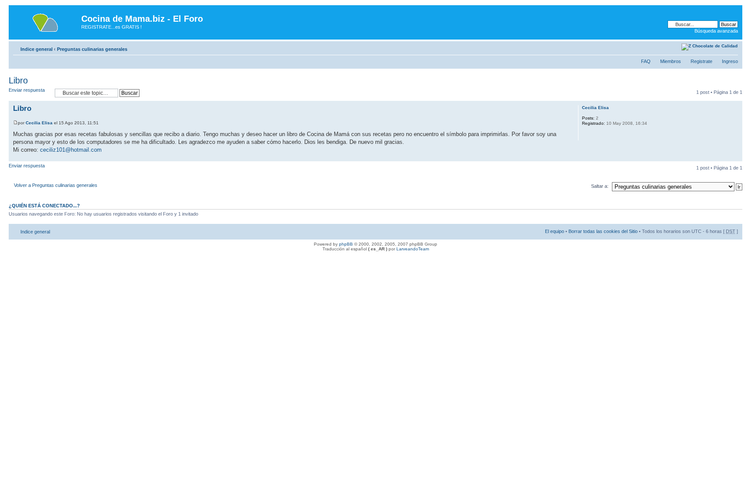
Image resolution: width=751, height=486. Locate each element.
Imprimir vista (662, 47)
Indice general (36, 49)
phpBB (346, 244)
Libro (18, 80)
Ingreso (730, 61)
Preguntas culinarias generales (92, 49)
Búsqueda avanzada (716, 30)
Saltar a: (599, 186)
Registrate (701, 61)
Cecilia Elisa (39, 122)
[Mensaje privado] (588, 134)
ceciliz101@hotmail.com (71, 149)
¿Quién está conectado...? (44, 205)
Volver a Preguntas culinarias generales (55, 185)
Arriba (735, 156)
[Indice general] (46, 21)
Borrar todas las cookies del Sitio (603, 231)
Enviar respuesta (27, 90)
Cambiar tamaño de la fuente (675, 47)
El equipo (554, 231)
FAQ (646, 61)
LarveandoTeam (412, 248)
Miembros (670, 61)
